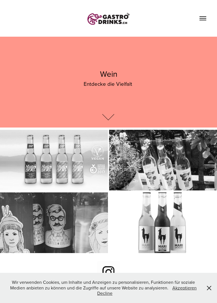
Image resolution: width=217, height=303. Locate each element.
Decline (104, 293)
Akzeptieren (184, 288)
